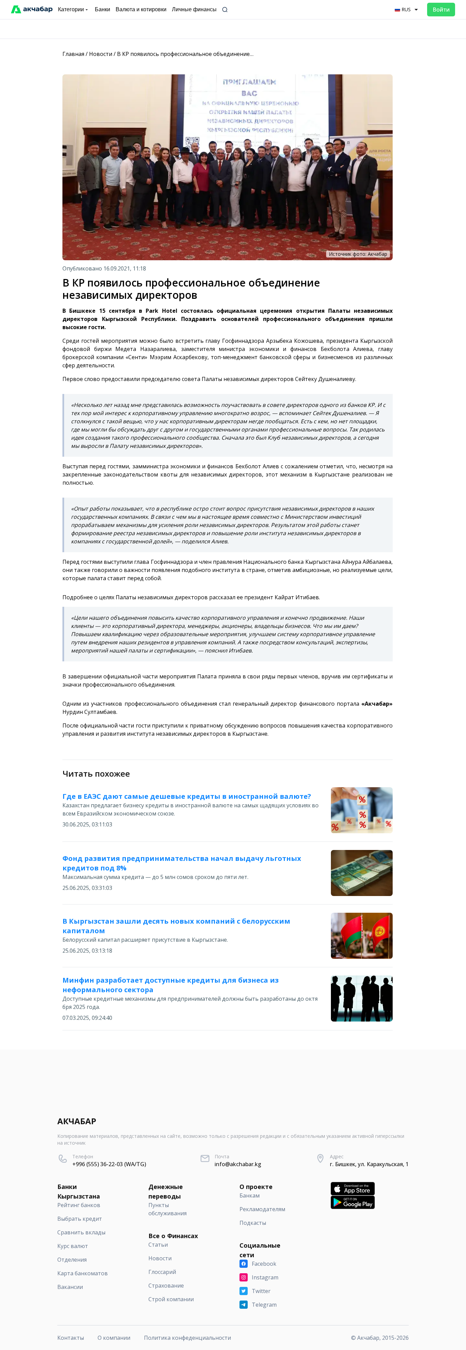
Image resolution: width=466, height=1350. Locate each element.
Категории (71, 9)
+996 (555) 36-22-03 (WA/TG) (109, 1164)
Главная (73, 54)
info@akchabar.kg (238, 1164)
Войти (441, 9)
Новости (100, 54)
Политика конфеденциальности (187, 1337)
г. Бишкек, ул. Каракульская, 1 (369, 1164)
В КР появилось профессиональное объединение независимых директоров (219, 54)
